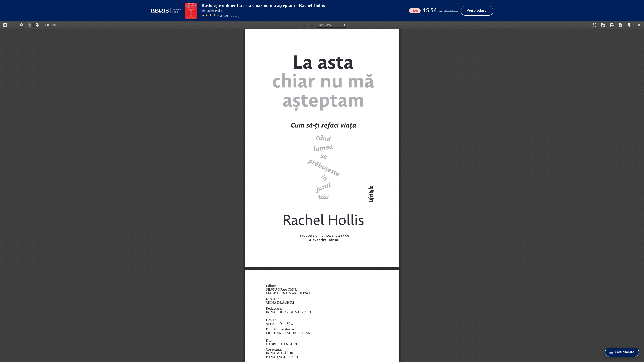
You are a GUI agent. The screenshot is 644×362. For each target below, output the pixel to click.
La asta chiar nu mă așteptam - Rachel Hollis (281, 5)
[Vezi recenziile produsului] (210, 16)
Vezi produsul (477, 10)
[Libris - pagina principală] (166, 10)
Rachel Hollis (214, 10)
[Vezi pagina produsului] (191, 11)
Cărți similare (624, 352)
